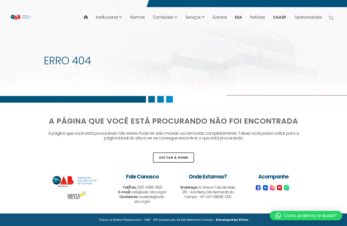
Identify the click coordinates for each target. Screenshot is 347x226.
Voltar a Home (173, 157)
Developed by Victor (232, 220)
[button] (306, 215)
